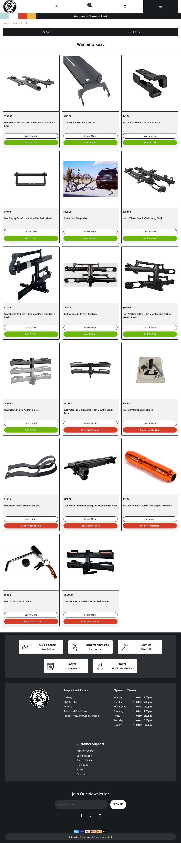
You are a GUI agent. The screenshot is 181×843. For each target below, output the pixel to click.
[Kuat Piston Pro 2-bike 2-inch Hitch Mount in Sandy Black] (90, 370)
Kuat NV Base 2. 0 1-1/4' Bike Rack (80, 313)
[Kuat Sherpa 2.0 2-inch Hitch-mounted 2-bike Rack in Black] (31, 274)
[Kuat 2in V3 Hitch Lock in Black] (149, 370)
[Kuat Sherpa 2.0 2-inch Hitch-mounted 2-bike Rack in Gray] (31, 83)
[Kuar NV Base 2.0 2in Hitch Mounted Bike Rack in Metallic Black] (149, 274)
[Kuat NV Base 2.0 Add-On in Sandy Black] (149, 179)
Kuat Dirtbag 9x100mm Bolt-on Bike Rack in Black (28, 218)
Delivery (68, 697)
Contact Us (82, 774)
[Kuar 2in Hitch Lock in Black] (31, 562)
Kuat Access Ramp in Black (76, 218)
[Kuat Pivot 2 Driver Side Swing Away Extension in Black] (90, 466)
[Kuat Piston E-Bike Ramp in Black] (90, 83)
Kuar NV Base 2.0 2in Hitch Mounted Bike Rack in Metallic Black (147, 315)
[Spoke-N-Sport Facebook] (81, 816)
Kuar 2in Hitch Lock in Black (17, 601)
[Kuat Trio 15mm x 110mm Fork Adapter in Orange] (149, 466)
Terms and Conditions (75, 711)
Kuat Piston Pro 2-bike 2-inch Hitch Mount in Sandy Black (88, 411)
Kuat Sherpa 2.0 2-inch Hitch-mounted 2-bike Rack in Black (29, 315)
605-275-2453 (85, 751)
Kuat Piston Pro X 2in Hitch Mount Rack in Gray (86, 601)
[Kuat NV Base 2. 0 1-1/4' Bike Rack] (90, 274)
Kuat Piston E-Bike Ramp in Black (79, 122)
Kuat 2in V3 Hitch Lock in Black (138, 409)
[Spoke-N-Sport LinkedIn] (99, 816)
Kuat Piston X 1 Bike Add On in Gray (21, 409)
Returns (68, 706)
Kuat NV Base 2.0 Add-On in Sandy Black (142, 218)
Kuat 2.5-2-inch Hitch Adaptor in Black (141, 122)
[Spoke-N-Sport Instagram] (90, 816)
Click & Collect (71, 702)
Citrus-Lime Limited (103, 837)
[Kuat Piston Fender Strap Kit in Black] (31, 466)
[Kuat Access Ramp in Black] (90, 179)
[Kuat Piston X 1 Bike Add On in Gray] (31, 370)
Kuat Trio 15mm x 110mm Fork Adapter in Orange (147, 505)
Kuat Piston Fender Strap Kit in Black (21, 505)
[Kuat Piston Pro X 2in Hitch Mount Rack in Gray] (90, 562)
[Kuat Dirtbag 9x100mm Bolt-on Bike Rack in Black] (31, 179)
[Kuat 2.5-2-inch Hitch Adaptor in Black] (149, 83)
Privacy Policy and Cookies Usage (81, 715)
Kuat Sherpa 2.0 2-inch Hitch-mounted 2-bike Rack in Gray (29, 124)
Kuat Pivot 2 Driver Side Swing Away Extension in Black (90, 505)
